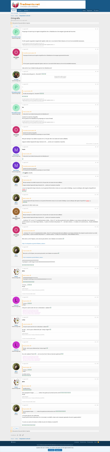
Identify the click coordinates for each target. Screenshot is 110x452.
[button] (22, 10)
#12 (97, 226)
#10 (97, 194)
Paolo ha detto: (26, 111)
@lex (16, 184)
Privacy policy (90, 442)
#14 (97, 268)
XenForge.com (70, 444)
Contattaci (76, 442)
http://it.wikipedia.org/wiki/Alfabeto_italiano (33, 243)
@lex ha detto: (26, 198)
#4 (97, 84)
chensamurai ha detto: (28, 230)
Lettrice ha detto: (27, 324)
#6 (97, 126)
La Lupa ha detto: (27, 91)
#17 (97, 342)
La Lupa (16, 79)
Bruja (16, 276)
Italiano (14, 442)
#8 (97, 162)
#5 (97, 104)
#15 (97, 297)
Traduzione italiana (62, 444)
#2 (97, 49)
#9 (97, 176)
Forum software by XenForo (48, 444)
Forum (14, 10)
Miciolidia (16, 155)
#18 (97, 363)
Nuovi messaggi (14, 13)
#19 (97, 379)
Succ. (16, 26)
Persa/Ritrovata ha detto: (28, 53)
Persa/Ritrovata (15, 20)
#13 (97, 247)
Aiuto (95, 442)
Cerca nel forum (22, 13)
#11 (97, 208)
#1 (97, 29)
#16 (97, 317)
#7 (97, 146)
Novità (19, 10)
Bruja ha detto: (26, 301)
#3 (97, 71)
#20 (97, 405)
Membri (26, 10)
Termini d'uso (83, 442)
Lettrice (16, 305)
